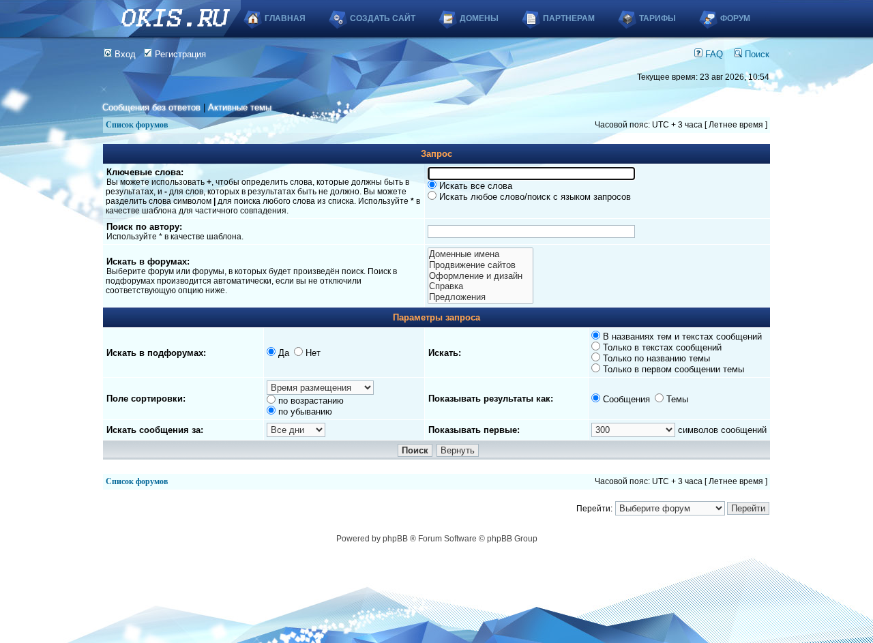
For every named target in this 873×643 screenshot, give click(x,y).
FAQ (712, 54)
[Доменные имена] (480, 254)
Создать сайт (382, 18)
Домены (479, 18)
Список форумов (137, 125)
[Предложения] (480, 297)
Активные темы (239, 107)
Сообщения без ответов (151, 107)
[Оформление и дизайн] (480, 276)
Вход (124, 54)
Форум (735, 18)
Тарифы (657, 18)
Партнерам (569, 18)
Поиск (755, 54)
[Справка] (480, 286)
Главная (285, 18)
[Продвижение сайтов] (480, 265)
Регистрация (179, 54)
